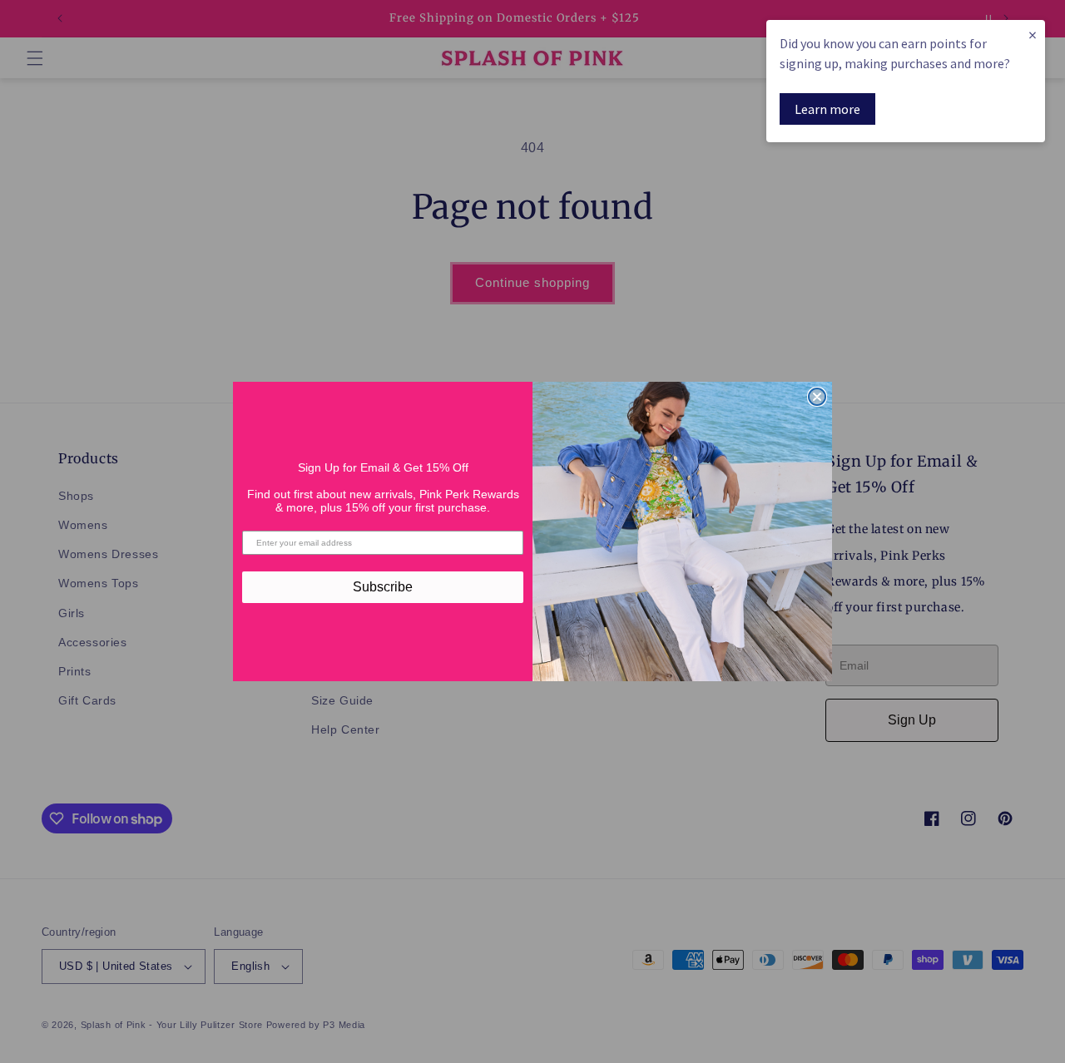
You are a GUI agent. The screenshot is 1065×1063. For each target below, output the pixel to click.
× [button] (1032, 34)
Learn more (827, 109)
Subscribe (383, 587)
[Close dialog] (817, 396)
